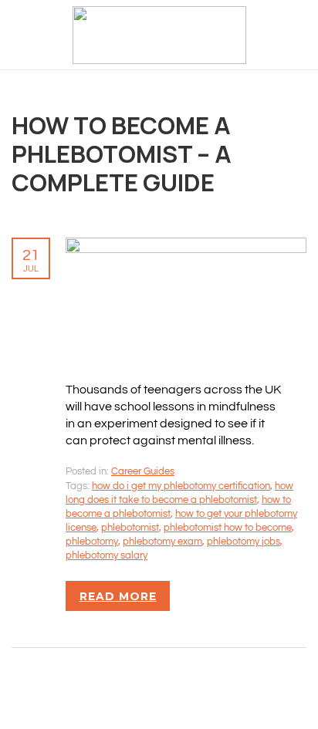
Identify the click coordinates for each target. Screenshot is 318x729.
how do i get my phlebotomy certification (181, 486)
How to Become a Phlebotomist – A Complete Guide (122, 153)
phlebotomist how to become (228, 527)
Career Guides (142, 471)
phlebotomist (130, 527)
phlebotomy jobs (243, 541)
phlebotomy (92, 541)
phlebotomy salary (106, 555)
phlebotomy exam (162, 541)
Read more (118, 596)
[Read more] (186, 246)
